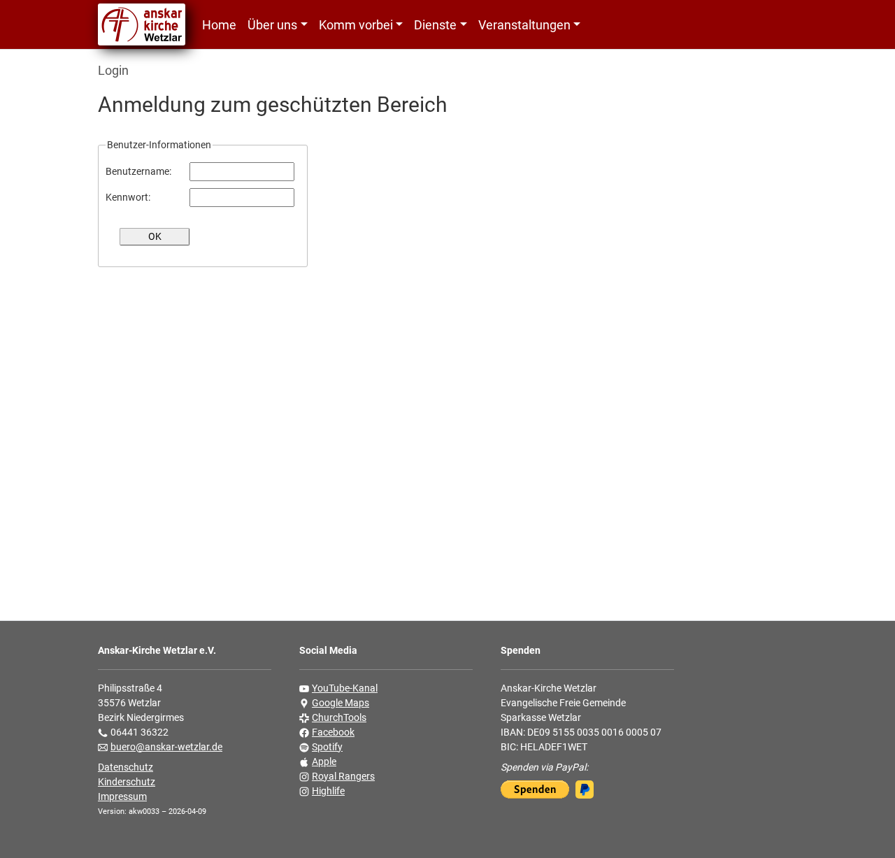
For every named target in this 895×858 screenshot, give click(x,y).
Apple (324, 761)
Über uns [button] (272, 24)
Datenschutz (125, 767)
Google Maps (340, 702)
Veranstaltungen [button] (524, 24)
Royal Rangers (343, 776)
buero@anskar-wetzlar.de (166, 746)
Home (219, 24)
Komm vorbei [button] (356, 24)
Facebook (333, 732)
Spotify (327, 746)
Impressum (122, 796)
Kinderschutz (126, 781)
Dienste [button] (435, 24)
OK (155, 236)
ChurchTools (339, 717)
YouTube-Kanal (345, 688)
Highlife (328, 790)
